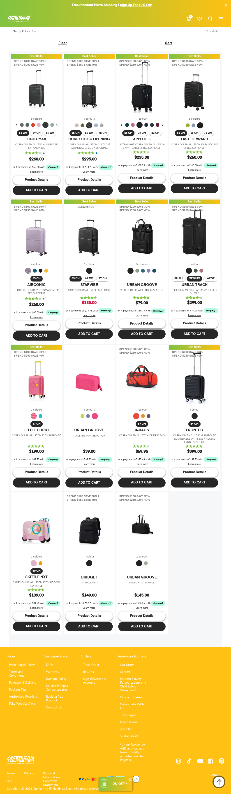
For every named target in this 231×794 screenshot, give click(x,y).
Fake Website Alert (22, 704)
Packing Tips (17, 690)
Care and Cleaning (132, 697)
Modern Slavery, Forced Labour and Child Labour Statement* (133, 684)
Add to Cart (36, 190)
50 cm (36, 571)
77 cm (103, 278)
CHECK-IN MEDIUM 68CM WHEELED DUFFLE (195, 291)
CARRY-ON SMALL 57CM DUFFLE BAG (142, 435)
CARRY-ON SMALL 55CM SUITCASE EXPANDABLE (36, 146)
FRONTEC (194, 430)
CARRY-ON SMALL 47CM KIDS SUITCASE (36, 435)
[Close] (130, 779)
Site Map (126, 729)
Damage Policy (56, 679)
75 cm (103, 133)
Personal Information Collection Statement (51, 779)
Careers (125, 672)
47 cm (36, 424)
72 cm (142, 133)
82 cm (50, 133)
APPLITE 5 (141, 139)
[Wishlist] (200, 19)
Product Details (36, 179)
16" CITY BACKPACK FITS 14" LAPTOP (141, 290)
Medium (194, 278)
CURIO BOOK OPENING (89, 139)
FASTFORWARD (194, 139)
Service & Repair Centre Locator (57, 688)
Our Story (127, 665)
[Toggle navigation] (220, 19)
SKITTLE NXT (36, 577)
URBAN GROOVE (142, 285)
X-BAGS (142, 430)
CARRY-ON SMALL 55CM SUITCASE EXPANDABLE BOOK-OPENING (89, 146)
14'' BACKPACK (89, 582)
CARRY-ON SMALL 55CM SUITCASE (89, 290)
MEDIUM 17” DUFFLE (142, 582)
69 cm (36, 133)
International (129, 722)
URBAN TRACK (195, 285)
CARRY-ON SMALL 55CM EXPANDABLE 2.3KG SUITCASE (194, 146)
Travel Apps (128, 715)
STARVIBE (89, 285)
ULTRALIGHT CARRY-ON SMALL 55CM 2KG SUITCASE (36, 291)
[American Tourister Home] (19, 18)
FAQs (49, 665)
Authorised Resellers (23, 697)
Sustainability (129, 736)
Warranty (52, 672)
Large (210, 278)
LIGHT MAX (36, 139)
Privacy (29, 773)
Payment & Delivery (22, 683)
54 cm (194, 424)
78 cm (208, 133)
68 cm (89, 133)
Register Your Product (55, 698)
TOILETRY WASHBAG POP (89, 435)
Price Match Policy (22, 665)
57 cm (142, 424)
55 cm (23, 133)
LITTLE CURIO (36, 430)
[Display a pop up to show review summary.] (45, 153)
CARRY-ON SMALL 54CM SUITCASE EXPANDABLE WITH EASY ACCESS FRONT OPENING (194, 438)
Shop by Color (21, 31)
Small (178, 278)
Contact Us (54, 707)
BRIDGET (89, 577)
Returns (88, 672)
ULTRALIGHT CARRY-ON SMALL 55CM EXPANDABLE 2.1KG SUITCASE (142, 146)
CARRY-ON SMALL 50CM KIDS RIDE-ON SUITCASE (36, 584)
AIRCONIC (36, 285)
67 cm (89, 278)
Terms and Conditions (16, 674)
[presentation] (16, 125)
